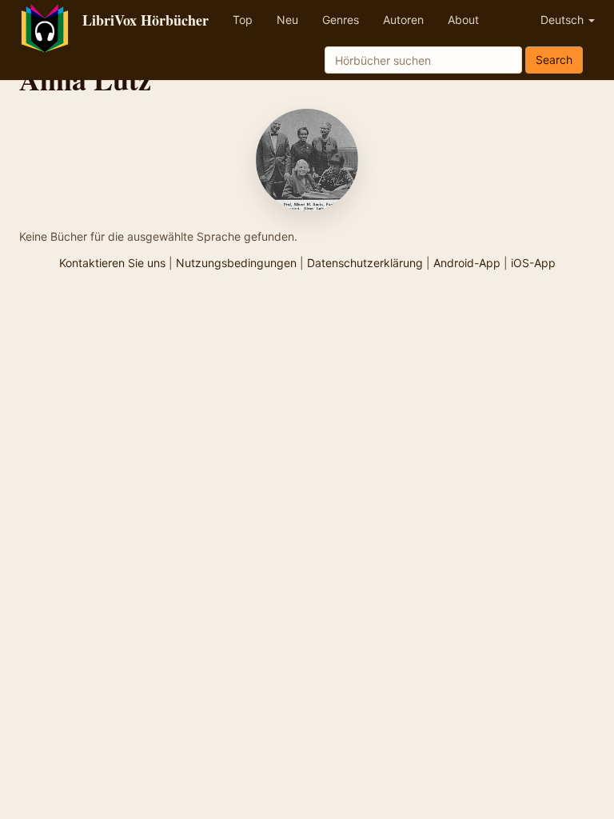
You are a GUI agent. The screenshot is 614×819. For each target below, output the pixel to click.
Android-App (466, 263)
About (463, 19)
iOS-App (533, 263)
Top (243, 19)
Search (554, 59)
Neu (287, 19)
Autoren (403, 19)
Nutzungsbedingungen (236, 263)
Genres (340, 19)
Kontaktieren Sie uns (112, 263)
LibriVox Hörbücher (145, 20)
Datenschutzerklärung (365, 263)
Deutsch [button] (563, 19)
